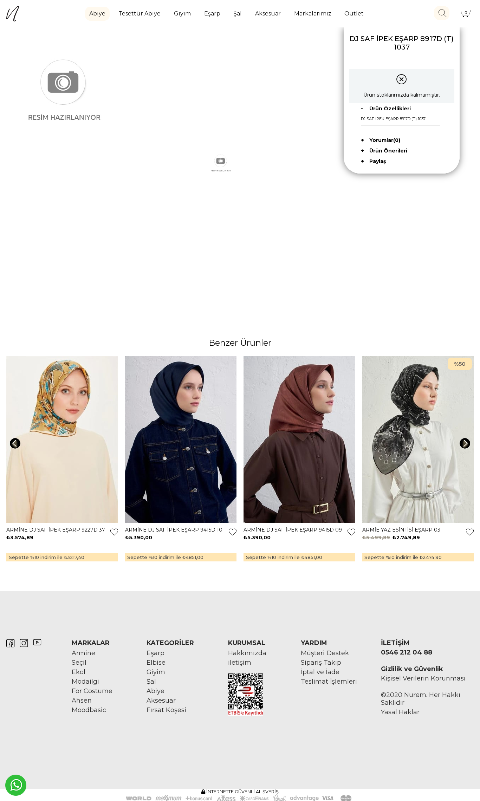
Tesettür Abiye (139, 13)
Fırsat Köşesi (166, 710)
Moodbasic (89, 710)
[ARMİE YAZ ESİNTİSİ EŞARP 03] (418, 439)
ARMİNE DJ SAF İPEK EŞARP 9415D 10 (173, 530)
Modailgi (85, 681)
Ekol (78, 672)
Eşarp (212, 13)
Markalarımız (312, 13)
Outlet (354, 13)
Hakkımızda (247, 653)
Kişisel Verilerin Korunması (423, 678)
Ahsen (82, 700)
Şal (237, 13)
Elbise (156, 662)
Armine (83, 653)
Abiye (97, 13)
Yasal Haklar (400, 712)
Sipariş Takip (321, 662)
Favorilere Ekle (114, 531)
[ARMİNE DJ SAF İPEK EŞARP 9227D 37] (62, 439)
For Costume (92, 691)
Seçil (79, 662)
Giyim (182, 13)
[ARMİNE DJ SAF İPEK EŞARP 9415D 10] (181, 439)
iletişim (239, 662)
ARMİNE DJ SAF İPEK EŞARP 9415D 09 (293, 530)
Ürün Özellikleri (390, 108)
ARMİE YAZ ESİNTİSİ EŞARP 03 (401, 530)
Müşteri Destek (325, 653)
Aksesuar (268, 13)
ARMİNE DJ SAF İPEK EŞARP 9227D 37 (55, 530)
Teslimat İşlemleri (329, 681)
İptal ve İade (320, 672)
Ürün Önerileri (388, 151)
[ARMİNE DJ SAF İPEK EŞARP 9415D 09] (299, 439)
